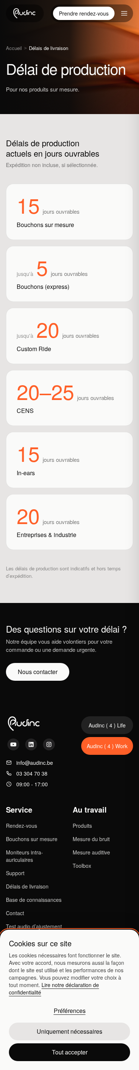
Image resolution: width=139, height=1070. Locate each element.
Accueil (14, 47)
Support (15, 873)
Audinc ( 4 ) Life (107, 725)
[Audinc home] (25, 13)
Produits (82, 825)
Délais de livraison (27, 886)
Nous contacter (37, 671)
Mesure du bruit (91, 839)
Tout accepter (69, 1052)
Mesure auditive (91, 852)
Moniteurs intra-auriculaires (24, 856)
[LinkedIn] (31, 744)
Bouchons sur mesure (31, 839)
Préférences (70, 1010)
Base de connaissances (34, 899)
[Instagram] (49, 744)
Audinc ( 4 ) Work (107, 746)
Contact (15, 913)
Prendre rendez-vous (84, 13)
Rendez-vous (21, 825)
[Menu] (124, 13)
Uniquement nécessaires (69, 1031)
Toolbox (82, 865)
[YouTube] (13, 744)
